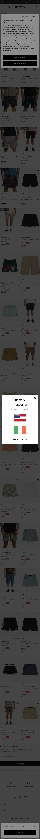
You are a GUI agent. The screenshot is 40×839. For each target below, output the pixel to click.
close (35, 398)
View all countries (20, 439)
